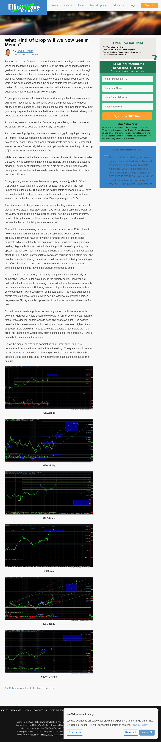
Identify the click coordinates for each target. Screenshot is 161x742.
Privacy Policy (139, 725)
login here (140, 71)
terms (131, 127)
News (28, 710)
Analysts (16, 710)
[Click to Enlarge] (49, 409)
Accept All (147, 732)
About (4, 710)
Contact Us (40, 710)
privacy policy (143, 127)
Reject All (130, 732)
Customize (75, 732)
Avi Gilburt (11, 688)
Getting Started (59, 710)
